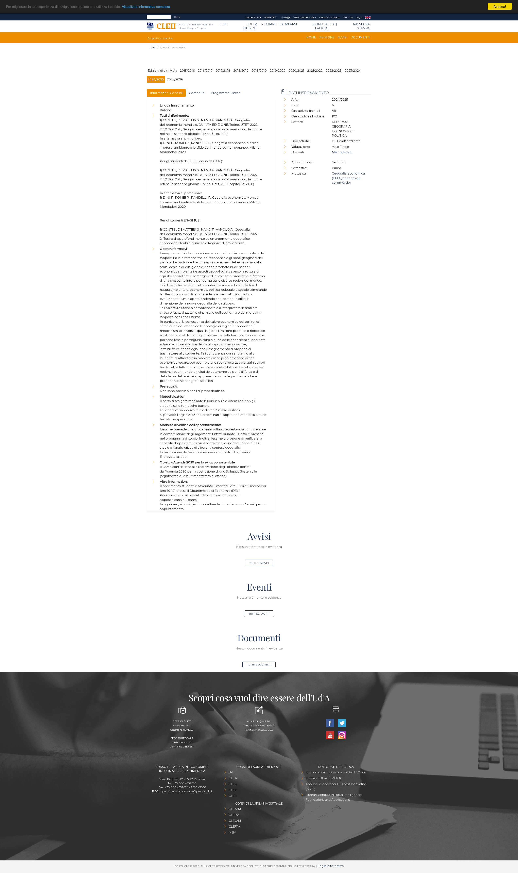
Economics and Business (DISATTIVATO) (336, 772)
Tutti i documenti (259, 664)
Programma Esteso (225, 93)
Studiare (268, 24)
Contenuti (196, 93)
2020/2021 (296, 70)
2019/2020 (278, 70)
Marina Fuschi (342, 152)
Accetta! (500, 6)
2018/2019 (240, 70)
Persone (326, 37)
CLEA (233, 778)
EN (367, 17)
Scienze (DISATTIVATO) (323, 778)
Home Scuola (253, 17)
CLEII (223, 24)
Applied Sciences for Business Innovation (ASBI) (336, 786)
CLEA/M (235, 809)
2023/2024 (353, 70)
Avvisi (342, 37)
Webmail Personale (304, 17)
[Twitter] (342, 723)
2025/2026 (175, 79)
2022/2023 (334, 70)
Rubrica (348, 17)
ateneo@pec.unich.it (262, 725)
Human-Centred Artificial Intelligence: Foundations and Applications (334, 797)
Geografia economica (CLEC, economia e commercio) (348, 177)
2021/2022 (315, 70)
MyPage (285, 17)
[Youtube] (330, 735)
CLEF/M (235, 826)
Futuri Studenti (250, 26)
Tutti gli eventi (259, 613)
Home (311, 37)
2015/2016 (187, 70)
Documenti (360, 37)
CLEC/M (235, 821)
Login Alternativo (331, 866)
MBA (232, 832)
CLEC (233, 784)
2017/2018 (222, 70)
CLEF (233, 790)
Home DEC (270, 17)
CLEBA (234, 815)
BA (231, 772)
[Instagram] (342, 735)
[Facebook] (330, 723)
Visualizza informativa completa (146, 6)
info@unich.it (263, 721)
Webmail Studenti (329, 17)
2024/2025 (156, 79)
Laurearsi (288, 24)
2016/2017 (205, 70)
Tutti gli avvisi (259, 562)
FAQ (334, 24)
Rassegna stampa (361, 26)
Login (359, 17)
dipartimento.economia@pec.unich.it (186, 791)
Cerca (177, 16)
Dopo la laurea (320, 26)
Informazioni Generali (166, 93)
